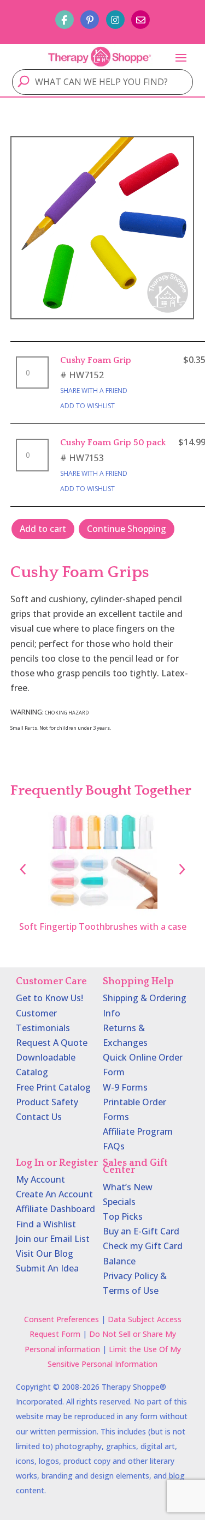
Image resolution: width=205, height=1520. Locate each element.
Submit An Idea (47, 1268)
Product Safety (47, 1102)
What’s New (128, 1187)
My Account (40, 1179)
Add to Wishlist (87, 405)
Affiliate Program (138, 1131)
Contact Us (39, 1117)
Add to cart (43, 529)
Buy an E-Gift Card (141, 1231)
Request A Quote (51, 1043)
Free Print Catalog (53, 1087)
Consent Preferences (61, 1319)
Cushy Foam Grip (95, 360)
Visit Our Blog (44, 1253)
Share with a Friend (93, 390)
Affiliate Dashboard (55, 1209)
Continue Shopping (126, 529)
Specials (119, 1202)
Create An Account (54, 1194)
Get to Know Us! (49, 998)
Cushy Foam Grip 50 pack (113, 442)
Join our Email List (53, 1239)
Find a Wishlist (46, 1224)
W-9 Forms (125, 1087)
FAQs (114, 1146)
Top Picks (123, 1216)
